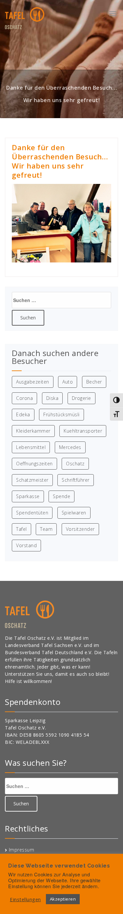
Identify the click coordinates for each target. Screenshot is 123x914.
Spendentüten (32, 513)
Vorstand (26, 545)
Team (46, 529)
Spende (61, 496)
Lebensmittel (31, 447)
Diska (52, 398)
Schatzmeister (32, 480)
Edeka (23, 414)
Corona (24, 398)
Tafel (21, 529)
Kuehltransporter (83, 431)
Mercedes (70, 447)
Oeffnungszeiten (34, 463)
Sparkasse (28, 496)
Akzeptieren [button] (63, 899)
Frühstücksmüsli (61, 414)
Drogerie (81, 398)
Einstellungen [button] (25, 899)
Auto (67, 382)
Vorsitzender (80, 529)
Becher (94, 382)
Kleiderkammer (33, 431)
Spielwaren (74, 513)
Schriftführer (76, 480)
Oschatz (75, 463)
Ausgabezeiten (32, 382)
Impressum (21, 850)
